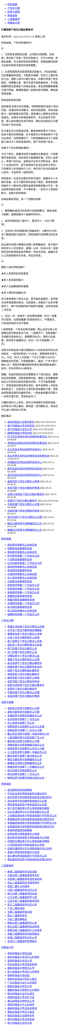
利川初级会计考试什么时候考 (23, 971)
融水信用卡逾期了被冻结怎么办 (24, 756)
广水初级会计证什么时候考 (22, 982)
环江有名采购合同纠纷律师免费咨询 (27, 436)
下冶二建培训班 (16, 908)
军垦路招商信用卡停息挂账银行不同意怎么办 (32, 823)
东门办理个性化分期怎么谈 (22, 652)
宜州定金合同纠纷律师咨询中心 (24, 475)
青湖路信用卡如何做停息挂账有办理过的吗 (30, 819)
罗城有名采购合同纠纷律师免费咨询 (27, 443)
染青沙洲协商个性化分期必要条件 (26, 494)
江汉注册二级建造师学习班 (22, 897)
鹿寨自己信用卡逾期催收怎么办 (24, 530)
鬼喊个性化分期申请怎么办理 (23, 659)
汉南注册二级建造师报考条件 (23, 875)
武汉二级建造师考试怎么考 (22, 904)
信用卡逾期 (13, 12)
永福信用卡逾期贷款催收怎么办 (24, 715)
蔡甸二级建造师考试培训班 (22, 871)
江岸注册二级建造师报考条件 (23, 901)
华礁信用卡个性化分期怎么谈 (23, 656)
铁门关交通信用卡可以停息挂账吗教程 (28, 808)
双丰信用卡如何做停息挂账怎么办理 (27, 801)
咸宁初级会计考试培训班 (21, 425)
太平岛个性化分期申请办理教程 (24, 630)
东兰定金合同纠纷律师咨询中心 (24, 449)
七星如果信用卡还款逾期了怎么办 (25, 737)
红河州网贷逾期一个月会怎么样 (24, 563)
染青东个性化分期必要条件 (22, 500)
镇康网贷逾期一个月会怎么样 (23, 614)
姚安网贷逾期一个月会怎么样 (23, 585)
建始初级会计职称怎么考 (20, 968)
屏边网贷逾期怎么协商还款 (22, 545)
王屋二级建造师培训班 (19, 912)
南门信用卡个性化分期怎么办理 (24, 641)
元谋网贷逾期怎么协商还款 (22, 574)
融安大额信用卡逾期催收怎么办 (24, 523)
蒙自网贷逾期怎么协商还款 (22, 552)
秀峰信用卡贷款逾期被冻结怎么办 (25, 745)
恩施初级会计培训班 (18, 975)
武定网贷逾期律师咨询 (19, 570)
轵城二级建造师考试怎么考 (22, 937)
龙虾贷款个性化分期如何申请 (23, 488)
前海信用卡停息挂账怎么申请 (23, 834)
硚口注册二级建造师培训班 (22, 893)
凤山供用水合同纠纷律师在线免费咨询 (28, 456)
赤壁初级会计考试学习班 (20, 997)
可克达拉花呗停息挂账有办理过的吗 (27, 793)
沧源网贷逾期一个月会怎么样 (23, 603)
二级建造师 (13, 19)
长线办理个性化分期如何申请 (23, 510)
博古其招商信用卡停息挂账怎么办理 (27, 804)
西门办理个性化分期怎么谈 (22, 648)
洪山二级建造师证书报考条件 (23, 882)
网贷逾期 (12, 4)
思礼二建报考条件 (17, 915)
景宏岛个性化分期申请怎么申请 (24, 645)
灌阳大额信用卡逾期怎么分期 (23, 712)
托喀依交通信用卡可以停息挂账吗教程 (28, 841)
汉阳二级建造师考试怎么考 (22, 890)
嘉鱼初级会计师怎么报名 (20, 1012)
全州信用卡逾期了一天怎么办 (23, 719)
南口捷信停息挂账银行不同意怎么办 (27, 856)
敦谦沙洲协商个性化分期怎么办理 (25, 626)
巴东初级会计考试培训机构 (22, 964)
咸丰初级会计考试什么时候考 (23, 957)
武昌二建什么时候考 (18, 886)
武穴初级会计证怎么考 (20, 429)
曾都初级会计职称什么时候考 (23, 990)
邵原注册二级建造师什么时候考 (24, 930)
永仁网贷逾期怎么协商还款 (22, 578)
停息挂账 (12, 15)
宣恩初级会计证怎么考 (19, 960)
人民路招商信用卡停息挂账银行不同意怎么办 (32, 815)
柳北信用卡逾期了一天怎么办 (23, 774)
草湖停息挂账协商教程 (19, 830)
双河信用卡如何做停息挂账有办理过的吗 (29, 797)
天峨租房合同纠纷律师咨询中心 (24, 462)
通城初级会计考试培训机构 (22, 1008)
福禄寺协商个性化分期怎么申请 (24, 634)
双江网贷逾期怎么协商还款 (22, 610)
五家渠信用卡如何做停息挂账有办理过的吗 (30, 826)
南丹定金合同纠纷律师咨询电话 (24, 468)
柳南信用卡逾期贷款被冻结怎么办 (25, 778)
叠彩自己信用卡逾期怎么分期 (23, 741)
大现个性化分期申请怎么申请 (23, 637)
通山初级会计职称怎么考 (20, 1001)
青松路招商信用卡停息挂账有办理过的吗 (29, 859)
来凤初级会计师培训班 (19, 953)
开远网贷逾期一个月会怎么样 (23, 556)
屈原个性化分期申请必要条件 (23, 670)
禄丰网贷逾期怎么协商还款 (22, 567)
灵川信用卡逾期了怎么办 (20, 723)
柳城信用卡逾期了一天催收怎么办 (25, 767)
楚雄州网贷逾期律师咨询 (20, 599)
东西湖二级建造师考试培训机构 (24, 879)
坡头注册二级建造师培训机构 (23, 926)
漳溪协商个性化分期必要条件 (23, 674)
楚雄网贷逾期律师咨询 (19, 596)
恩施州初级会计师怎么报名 (22, 979)
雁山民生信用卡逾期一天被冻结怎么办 (28, 734)
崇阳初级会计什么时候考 (20, 1004)
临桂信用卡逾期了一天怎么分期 (24, 730)
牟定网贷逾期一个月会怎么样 (23, 589)
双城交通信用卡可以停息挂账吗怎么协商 (29, 848)
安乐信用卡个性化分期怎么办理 (24, 517)
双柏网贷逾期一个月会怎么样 (23, 592)
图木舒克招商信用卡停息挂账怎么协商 (28, 837)
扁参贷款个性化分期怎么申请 (23, 481)
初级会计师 (13, 22)
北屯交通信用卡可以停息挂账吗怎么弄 (28, 812)
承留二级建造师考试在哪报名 (23, 934)
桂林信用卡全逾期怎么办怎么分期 (25, 748)
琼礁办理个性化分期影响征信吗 (24, 667)
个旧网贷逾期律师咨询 (19, 559)
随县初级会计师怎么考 (19, 986)
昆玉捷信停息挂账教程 (19, 790)
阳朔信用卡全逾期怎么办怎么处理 (25, 726)
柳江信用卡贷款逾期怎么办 (22, 770)
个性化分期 (13, 8)
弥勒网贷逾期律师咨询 (19, 548)
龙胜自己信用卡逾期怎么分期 (23, 708)
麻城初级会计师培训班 (20, 433)
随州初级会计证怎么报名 (20, 993)
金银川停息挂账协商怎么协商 (23, 852)
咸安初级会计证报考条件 (21, 422)
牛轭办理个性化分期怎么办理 (23, 504)
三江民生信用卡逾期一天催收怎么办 (27, 752)
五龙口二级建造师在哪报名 (22, 941)
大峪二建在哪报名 (17, 919)
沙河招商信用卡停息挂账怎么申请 (25, 845)
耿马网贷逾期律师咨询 (19, 607)
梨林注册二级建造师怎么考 (22, 923)
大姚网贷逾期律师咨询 (19, 581)
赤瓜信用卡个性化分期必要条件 (24, 663)
